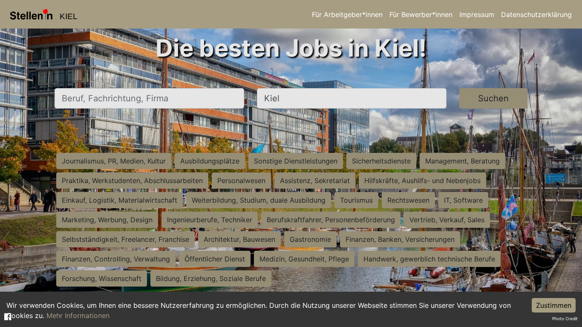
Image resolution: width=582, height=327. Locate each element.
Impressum (476, 14)
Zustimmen (553, 305)
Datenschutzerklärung (536, 14)
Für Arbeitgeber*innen (347, 14)
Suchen (493, 98)
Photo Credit (565, 318)
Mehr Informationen (77, 315)
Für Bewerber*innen (420, 14)
